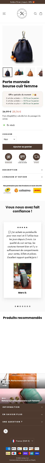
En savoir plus (12, 414)
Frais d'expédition (9, 116)
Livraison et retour (14, 177)
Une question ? (12, 422)
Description (10, 170)
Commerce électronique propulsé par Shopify (23, 460)
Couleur (7, 134)
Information (11, 407)
